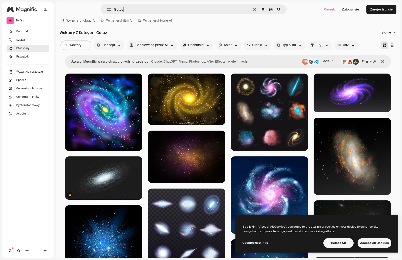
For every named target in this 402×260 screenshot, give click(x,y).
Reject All (338, 243)
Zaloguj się (350, 9)
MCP (326, 61)
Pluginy (367, 61)
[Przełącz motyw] (27, 250)
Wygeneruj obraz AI (81, 20)
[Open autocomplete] (107, 9)
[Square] (392, 45)
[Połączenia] (10, 250)
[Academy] (18, 250)
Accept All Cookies (374, 243)
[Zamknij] (382, 61)
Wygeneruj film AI (119, 20)
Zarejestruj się (381, 9)
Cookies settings (255, 243)
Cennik (329, 9)
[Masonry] (384, 45)
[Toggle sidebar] (45, 9)
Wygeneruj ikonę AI (157, 20)
